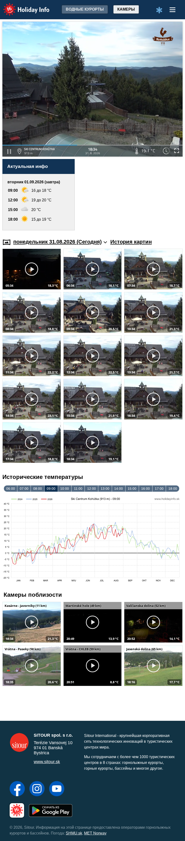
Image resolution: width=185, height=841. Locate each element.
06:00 (10, 488)
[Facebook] (17, 789)
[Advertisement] (131, 194)
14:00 (118, 488)
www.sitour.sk (47, 761)
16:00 (145, 488)
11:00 (78, 488)
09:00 (51, 488)
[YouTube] (56, 789)
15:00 (132, 488)
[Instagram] (37, 789)
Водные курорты (85, 9)
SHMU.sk (74, 833)
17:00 (159, 488)
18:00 (172, 488)
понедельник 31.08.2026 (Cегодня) (57, 242)
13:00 (105, 488)
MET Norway (95, 833)
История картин (131, 242)
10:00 (64, 488)
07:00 (24, 488)
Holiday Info (21, 6)
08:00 (37, 488)
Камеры (126, 9)
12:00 (91, 488)
